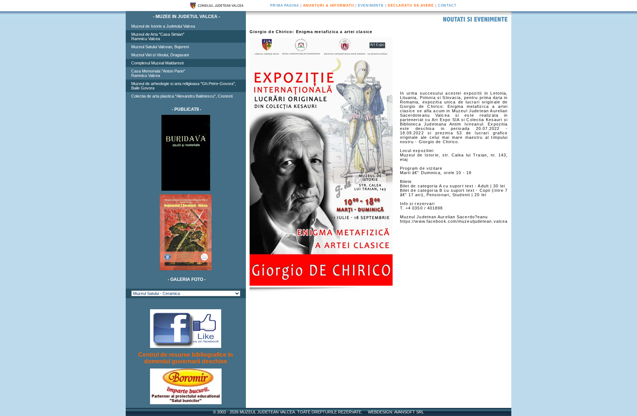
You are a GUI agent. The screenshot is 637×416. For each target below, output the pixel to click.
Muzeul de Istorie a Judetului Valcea (163, 26)
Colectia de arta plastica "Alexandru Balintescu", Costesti (182, 96)
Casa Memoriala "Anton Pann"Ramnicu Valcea (158, 73)
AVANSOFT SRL (409, 412)
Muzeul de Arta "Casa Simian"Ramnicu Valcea (157, 36)
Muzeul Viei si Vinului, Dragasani (160, 55)
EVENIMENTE (371, 5)
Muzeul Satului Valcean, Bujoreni (160, 47)
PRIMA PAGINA (284, 5)
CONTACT (447, 5)
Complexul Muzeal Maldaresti (157, 63)
